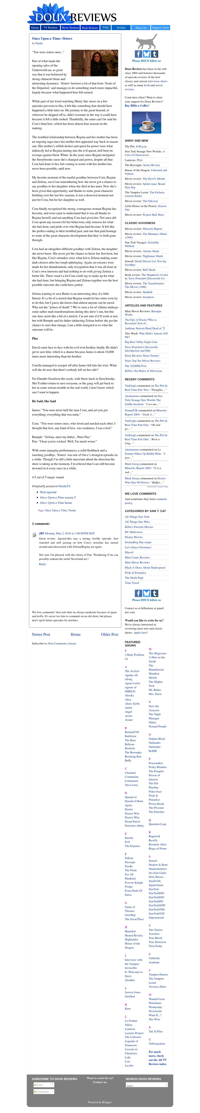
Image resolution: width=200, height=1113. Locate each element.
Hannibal (130, 931)
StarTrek (154, 889)
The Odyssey (150, 201)
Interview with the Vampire (133, 962)
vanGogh (130, 386)
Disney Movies (134, 537)
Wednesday (155, 1007)
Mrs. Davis (155, 694)
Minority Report (152, 229)
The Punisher (156, 812)
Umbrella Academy (154, 960)
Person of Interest (154, 777)
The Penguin (156, 771)
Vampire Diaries (158, 974)
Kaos (128, 1008)
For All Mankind (130, 876)
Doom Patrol (132, 821)
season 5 (58, 497)
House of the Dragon (132, 945)
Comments (42, 1091)
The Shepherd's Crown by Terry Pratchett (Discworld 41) (146, 276)
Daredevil (131, 797)
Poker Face (155, 791)
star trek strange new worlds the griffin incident (144, 400)
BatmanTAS (132, 732)
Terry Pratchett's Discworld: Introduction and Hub (141, 348)
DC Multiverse (133, 532)
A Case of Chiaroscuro (145, 153)
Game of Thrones (130, 909)
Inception (148, 297)
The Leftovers (133, 1037)
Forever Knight (134, 882)
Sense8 (153, 861)
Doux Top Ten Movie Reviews (142, 361)
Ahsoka (129, 695)
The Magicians (157, 653)
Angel (128, 712)
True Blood (155, 938)
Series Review (151, 165)
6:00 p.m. (141, 146)
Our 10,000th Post (135, 366)
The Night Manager (155, 716)
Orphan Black (157, 739)
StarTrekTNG (157, 909)
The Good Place (134, 919)
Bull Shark (149, 270)
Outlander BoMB (155, 749)
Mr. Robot (155, 690)
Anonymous (132, 396)
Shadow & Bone (158, 865)
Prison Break (156, 804)
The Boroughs (133, 752)
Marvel (129, 552)
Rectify (153, 840)
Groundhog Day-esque (138, 542)
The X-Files (156, 1031)
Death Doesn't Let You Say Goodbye (146, 263)
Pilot (140, 160)
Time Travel (132, 583)
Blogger (106, 1102)
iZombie (130, 980)
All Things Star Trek (137, 517)
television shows (157, 81)
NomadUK (131, 410)
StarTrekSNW (157, 905)
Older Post (109, 634)
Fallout (129, 858)
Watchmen (155, 1003)
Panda (72, 510)
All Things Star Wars (137, 522)
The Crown (131, 785)
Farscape (130, 862)
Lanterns (130, 1029)
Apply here (140, 632)
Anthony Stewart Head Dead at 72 (145, 328)
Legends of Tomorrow (131, 1043)
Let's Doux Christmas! (138, 547)
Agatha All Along (131, 677)
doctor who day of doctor (145, 480)
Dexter (129, 809)
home (56, 502)
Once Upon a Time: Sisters (52, 38)
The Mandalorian (156, 667)
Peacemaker (156, 763)
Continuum (131, 781)
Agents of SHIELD (130, 689)
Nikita (152, 722)
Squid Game (156, 885)
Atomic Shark (151, 251)
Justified (130, 996)
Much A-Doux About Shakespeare (145, 567)
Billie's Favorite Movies (139, 527)
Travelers (154, 934)
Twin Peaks (155, 946)
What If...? (155, 1015)
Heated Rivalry (134, 935)
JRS (41, 533)
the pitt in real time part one (146, 423)
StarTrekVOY (157, 913)
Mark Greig (132, 464)
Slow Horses (156, 877)
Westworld (155, 1011)
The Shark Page (134, 578)
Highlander (131, 939)
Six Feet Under (157, 873)
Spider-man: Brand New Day (145, 185)
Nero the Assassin (154, 708)
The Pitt (153, 783)
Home (76, 634)
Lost (127, 1061)
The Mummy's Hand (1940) (146, 235)
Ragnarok (154, 836)
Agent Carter (132, 683)
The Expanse (132, 846)
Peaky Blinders (158, 767)
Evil (127, 842)
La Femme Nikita (131, 1023)
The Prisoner (156, 808)
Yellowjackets (157, 1043)
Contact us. (100, 1082)
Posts (39, 1085)
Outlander (155, 743)
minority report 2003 (138, 468)
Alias (128, 699)
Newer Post (41, 634)
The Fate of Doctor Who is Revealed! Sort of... (141, 321)
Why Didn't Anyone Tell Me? (146, 335)
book (147, 85)
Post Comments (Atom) (62, 643)
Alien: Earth (132, 703)
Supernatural (156, 917)
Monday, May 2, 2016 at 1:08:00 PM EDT (70, 533)
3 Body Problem (134, 655)
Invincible (131, 968)
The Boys (130, 740)
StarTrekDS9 (156, 893)
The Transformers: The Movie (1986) (145, 285)
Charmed (130, 773)
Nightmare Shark (153, 256)
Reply (42, 564)
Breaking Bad (133, 756)
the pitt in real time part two (146, 388)
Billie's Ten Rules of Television (143, 371)
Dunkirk (148, 292)
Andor (128, 707)
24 (126, 659)
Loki (127, 1057)
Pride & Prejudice (135, 573)
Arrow (128, 716)
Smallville (155, 881)
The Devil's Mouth (154, 179)
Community (132, 777)
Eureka (129, 838)
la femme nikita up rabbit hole (143, 451)
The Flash (131, 870)
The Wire (154, 1019)
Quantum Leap (157, 824)
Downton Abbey (134, 825)
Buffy (128, 760)
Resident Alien (157, 844)
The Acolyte (132, 671)
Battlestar (130, 736)
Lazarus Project (134, 1033)
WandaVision (157, 999)
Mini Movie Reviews (137, 562)
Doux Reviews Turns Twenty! (142, 355)
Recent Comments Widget (160, 487)
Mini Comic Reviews (137, 557)
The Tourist (155, 930)
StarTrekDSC (157, 897)
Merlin (153, 678)
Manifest (154, 673)
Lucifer (129, 1065)
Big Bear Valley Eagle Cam (141, 342)
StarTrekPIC (156, 901)
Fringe (129, 886)
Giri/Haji (130, 915)
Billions (129, 744)
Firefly (129, 866)
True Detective (157, 942)
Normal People (157, 726)
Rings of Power (158, 848)
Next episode (48, 492)
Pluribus (154, 787)
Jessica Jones (133, 992)
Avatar (129, 720)
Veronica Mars (157, 987)
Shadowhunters (158, 869)
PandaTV (64, 486)
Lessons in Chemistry (131, 1051)
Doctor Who (132, 813)
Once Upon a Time (56, 510)
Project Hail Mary (153, 215)
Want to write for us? (100, 1078)
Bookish (130, 748)
